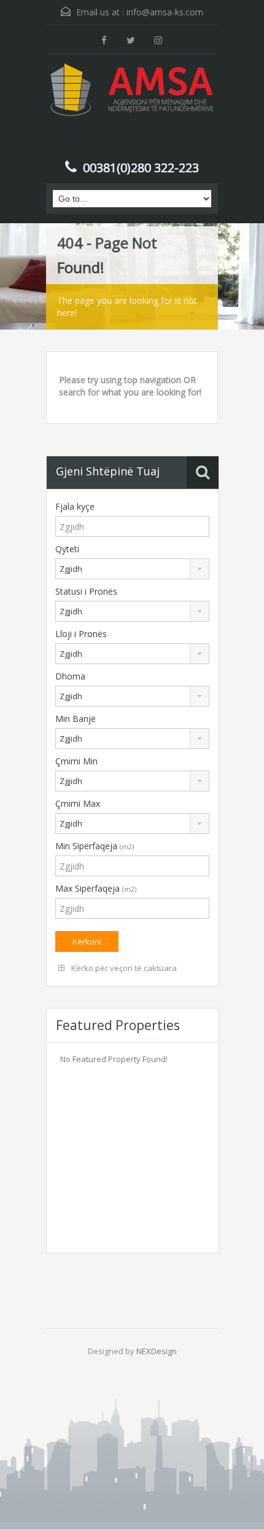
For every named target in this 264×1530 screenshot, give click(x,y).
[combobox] (132, 568)
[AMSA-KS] (132, 108)
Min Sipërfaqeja (94, 846)
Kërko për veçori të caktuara (123, 967)
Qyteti (67, 549)
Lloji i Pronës (81, 634)
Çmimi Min (76, 761)
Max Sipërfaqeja (95, 888)
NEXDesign (156, 1351)
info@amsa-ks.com (164, 12)
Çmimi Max (77, 803)
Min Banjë (75, 718)
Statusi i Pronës (86, 591)
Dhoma (70, 676)
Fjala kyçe (75, 506)
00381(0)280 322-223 (141, 167)
